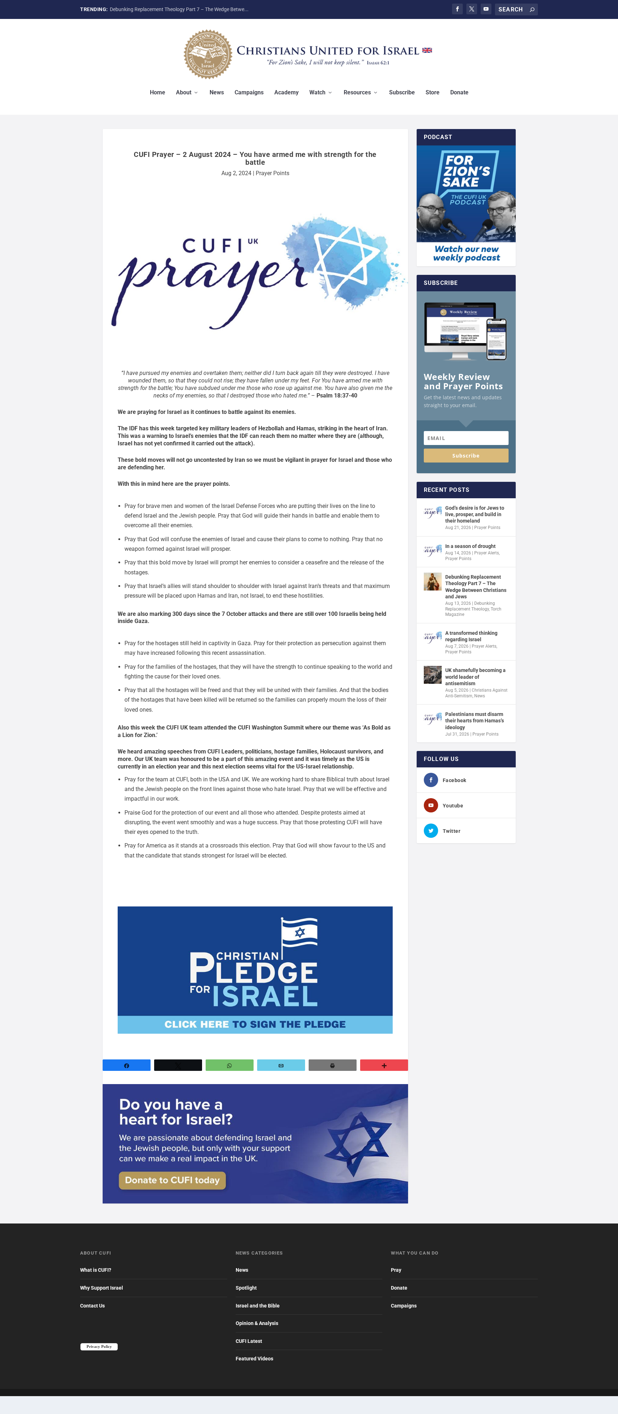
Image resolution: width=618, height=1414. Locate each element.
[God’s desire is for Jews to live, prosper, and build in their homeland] (433, 512)
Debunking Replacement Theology (470, 606)
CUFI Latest (249, 1341)
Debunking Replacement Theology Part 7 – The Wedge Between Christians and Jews (475, 586)
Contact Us (92, 1306)
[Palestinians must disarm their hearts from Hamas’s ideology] (433, 719)
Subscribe (402, 93)
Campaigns (249, 93)
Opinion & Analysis (257, 1323)
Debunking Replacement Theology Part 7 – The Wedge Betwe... (179, 9)
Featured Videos (254, 1358)
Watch (317, 93)
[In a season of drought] (433, 551)
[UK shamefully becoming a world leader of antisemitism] (433, 675)
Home (157, 93)
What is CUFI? (95, 1270)
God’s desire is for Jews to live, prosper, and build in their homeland (474, 514)
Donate (459, 93)
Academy (286, 93)
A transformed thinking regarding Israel (471, 636)
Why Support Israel (101, 1288)
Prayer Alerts (486, 552)
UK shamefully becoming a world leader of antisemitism (475, 676)
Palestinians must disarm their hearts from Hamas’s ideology (474, 720)
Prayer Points (272, 173)
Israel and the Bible (258, 1306)
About (183, 93)
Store (433, 93)
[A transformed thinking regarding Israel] (433, 638)
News (217, 93)
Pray (396, 1270)
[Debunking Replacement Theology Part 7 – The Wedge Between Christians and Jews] (433, 581)
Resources (357, 93)
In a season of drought (470, 546)
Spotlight (246, 1288)
